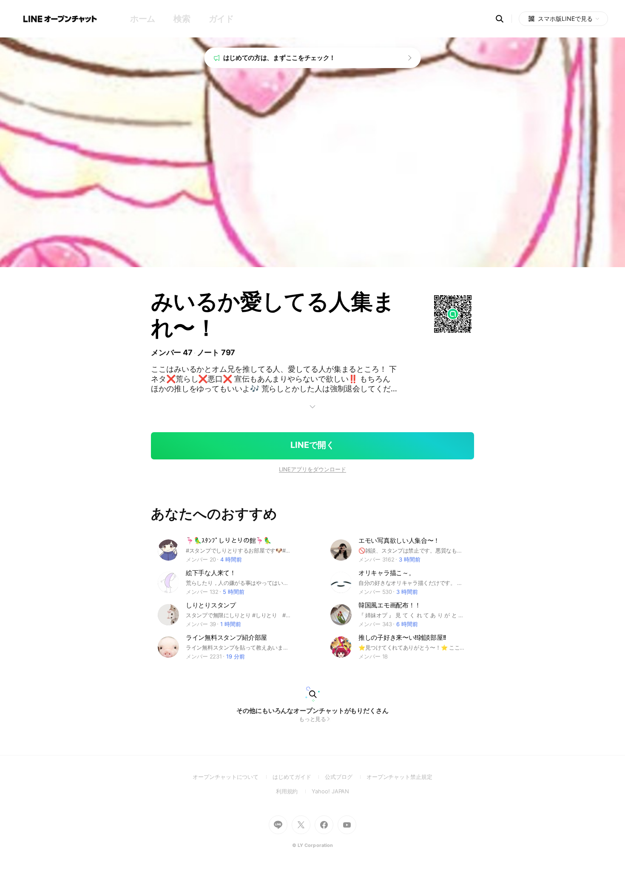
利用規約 (294, 791)
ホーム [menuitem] (142, 19)
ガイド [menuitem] (221, 19)
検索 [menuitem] (181, 19)
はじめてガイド (299, 776)
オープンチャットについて (233, 776)
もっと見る (313, 718)
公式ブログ (345, 776)
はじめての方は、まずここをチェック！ (279, 58)
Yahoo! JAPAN (330, 791)
